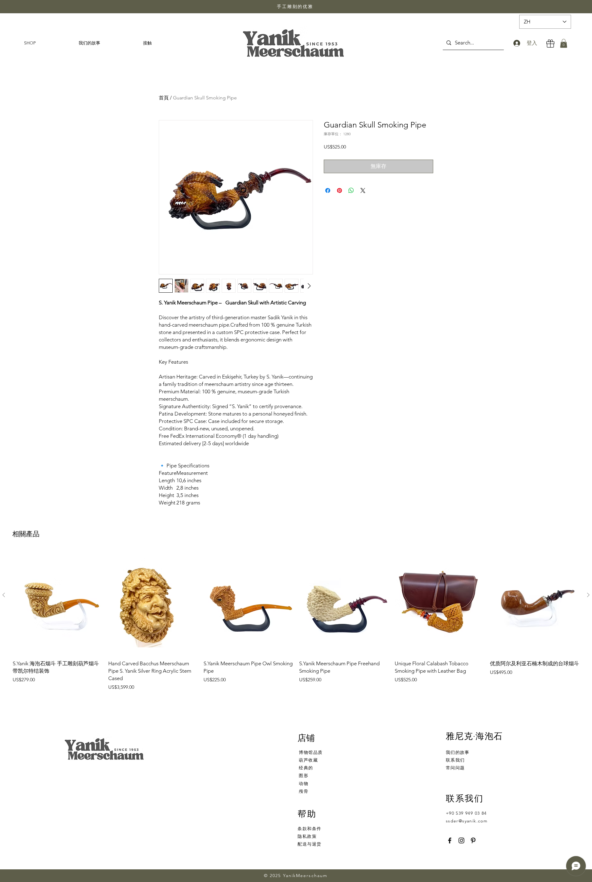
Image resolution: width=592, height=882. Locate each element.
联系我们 (455, 760)
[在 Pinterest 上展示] (339, 190)
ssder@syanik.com (466, 821)
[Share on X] (363, 190)
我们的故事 (458, 752)
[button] (563, 43)
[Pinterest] (473, 840)
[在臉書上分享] (327, 190)
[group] (296, 620)
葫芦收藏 (308, 760)
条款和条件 (309, 828)
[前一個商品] (3, 595)
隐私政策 (307, 836)
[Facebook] (450, 840)
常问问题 (455, 768)
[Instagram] (461, 840)
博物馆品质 (311, 752)
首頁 (164, 98)
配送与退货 (309, 844)
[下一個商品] (588, 595)
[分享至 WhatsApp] (351, 190)
